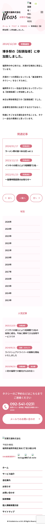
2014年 (8, 293)
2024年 (8, 228)
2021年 (8, 250)
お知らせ (6, 486)
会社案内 (6, 480)
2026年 (8, 221)
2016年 (8, 278)
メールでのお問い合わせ (22, 419)
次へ (35, 198)
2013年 (8, 300)
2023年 (8, 235)
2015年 (8, 285)
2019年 (8, 257)
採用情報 (6, 498)
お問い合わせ (8, 492)
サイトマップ (8, 511)
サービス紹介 (8, 473)
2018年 (8, 264)
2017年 (8, 271)
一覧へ (23, 198)
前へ (10, 198)
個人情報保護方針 (10, 505)
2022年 (8, 243)
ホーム (5, 467)
